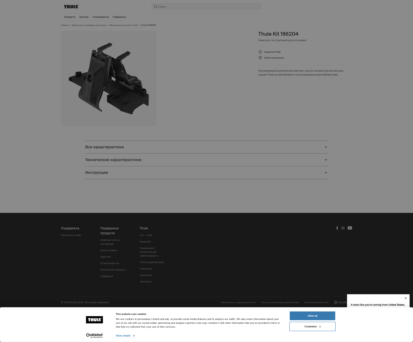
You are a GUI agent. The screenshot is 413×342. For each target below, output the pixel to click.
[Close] (406, 298)
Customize (311, 326)
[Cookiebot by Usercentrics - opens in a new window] (94, 335)
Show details (123, 335)
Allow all (312, 315)
